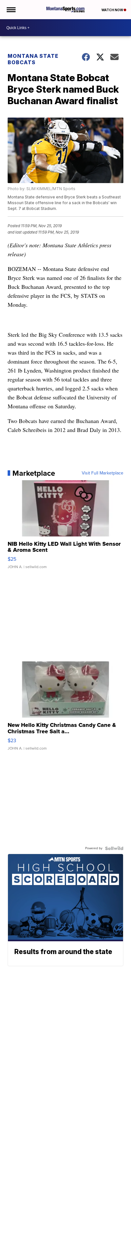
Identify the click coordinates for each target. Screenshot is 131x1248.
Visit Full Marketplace (102, 473)
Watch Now (112, 10)
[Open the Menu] (11, 10)
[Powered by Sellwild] (114, 848)
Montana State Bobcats (33, 59)
